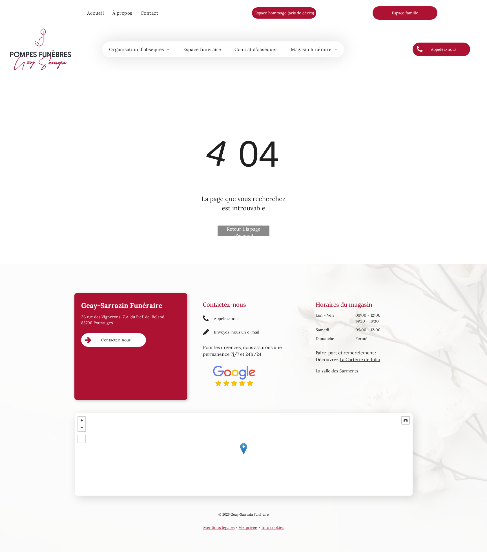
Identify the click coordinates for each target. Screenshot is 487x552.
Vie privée (248, 527)
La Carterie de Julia (360, 359)
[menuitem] (95, 13)
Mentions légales (218, 527)
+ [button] (81, 420)
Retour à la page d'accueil (243, 231)
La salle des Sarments (337, 371)
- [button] (81, 427)
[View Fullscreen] (81, 439)
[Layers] (405, 420)
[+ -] (244, 454)
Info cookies (273, 527)
